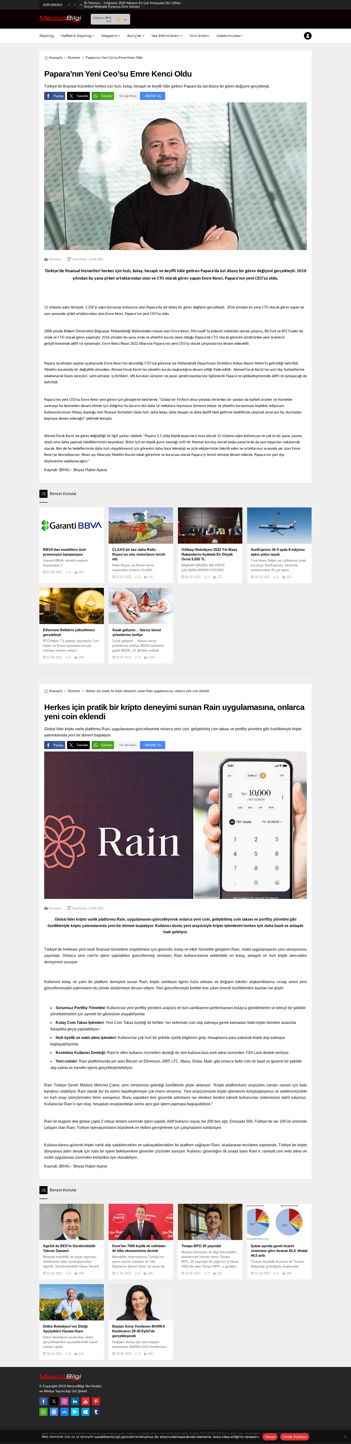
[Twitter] (54, 1401)
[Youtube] (85, 1401)
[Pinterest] (96, 1401)
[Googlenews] (54, 1412)
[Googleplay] (75, 1412)
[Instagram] (64, 1401)
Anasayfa (55, 57)
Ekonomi (74, 57)
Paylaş (58, 96)
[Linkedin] (75, 1401)
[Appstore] (64, 1412)
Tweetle (82, 96)
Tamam (270, 1437)
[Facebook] (43, 1401)
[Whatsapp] (43, 1412)
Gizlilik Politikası (294, 1437)
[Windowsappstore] (85, 1412)
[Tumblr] (96, 1412)
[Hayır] (345, 1436)
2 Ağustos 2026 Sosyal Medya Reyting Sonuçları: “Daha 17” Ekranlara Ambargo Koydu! (132, 4)
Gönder (106, 96)
